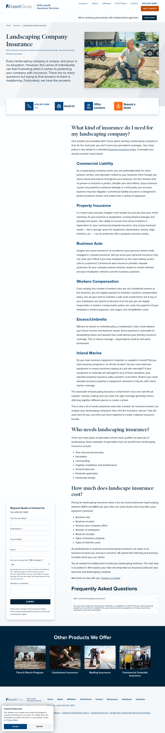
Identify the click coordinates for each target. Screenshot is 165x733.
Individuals (127, 699)
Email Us (51, 705)
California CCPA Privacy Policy (75, 713)
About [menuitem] (95, 3)
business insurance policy (122, 149)
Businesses (112, 699)
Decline (39, 726)
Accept (15, 726)
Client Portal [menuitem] (120, 3)
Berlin (8, 50)
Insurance (16, 26)
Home (8, 26)
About (60, 699)
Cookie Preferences (100, 713)
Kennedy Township (43, 50)
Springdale (18, 54)
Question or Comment (19, 583)
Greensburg (22, 50)
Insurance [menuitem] (83, 3)
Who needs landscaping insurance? (89, 598)
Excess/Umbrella (92, 319)
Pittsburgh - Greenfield (58, 50)
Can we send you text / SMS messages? (26, 560)
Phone (13, 550)
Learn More (149, 18)
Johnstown (31, 50)
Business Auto (90, 243)
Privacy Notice (53, 713)
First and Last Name (18, 518)
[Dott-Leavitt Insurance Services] (32, 6)
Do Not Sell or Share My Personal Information (130, 713)
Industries (140, 699)
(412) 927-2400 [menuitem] (149, 3)
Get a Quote (149, 8)
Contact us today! (110, 578)
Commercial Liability (95, 163)
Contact (99, 699)
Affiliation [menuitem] (106, 3)
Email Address (16, 529)
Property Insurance (94, 205)
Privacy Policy (12, 720)
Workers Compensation (98, 281)
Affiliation (71, 699)
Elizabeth (14, 50)
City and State (16, 539)
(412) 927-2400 (68, 705)
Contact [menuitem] (134, 3)
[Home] (24, 699)
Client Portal (86, 699)
